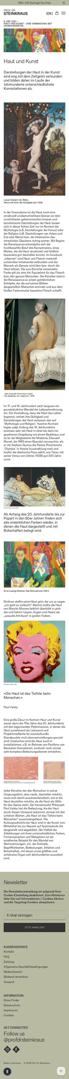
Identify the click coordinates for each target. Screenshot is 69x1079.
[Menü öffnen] (63, 13)
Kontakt (9, 951)
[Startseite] (16, 12)
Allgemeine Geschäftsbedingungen (26, 967)
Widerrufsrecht (13, 972)
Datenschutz (12, 1005)
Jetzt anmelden (34, 927)
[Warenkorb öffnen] (57, 13)
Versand (9, 982)
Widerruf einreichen (16, 977)
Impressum (11, 1010)
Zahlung (9, 962)
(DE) (49, 13)
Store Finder (11, 1000)
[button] (7, 1071)
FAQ (6, 957)
